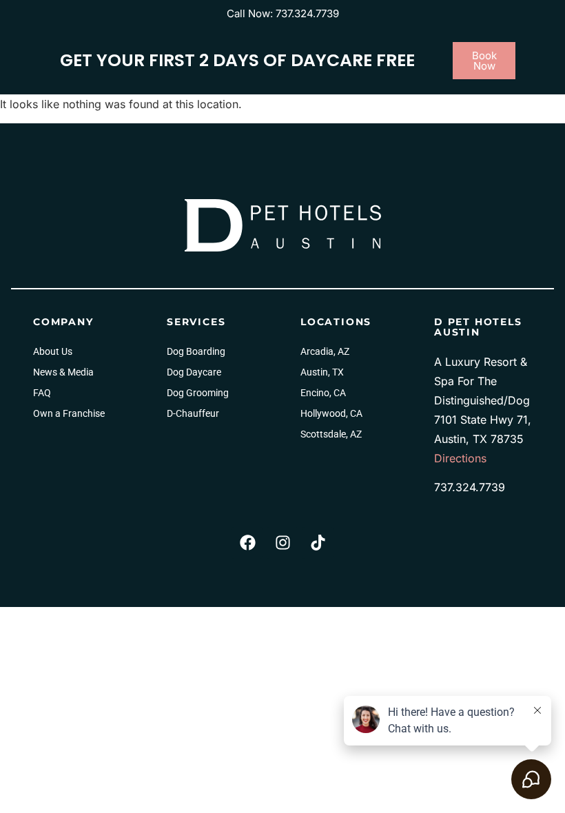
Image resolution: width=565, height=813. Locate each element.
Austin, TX (322, 372)
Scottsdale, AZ (331, 434)
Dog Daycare (194, 372)
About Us (52, 351)
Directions (460, 458)
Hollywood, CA (331, 413)
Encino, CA (323, 392)
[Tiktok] (317, 543)
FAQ (42, 392)
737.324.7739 (469, 487)
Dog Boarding (196, 351)
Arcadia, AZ (324, 351)
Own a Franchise (69, 413)
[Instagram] (282, 543)
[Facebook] (247, 543)
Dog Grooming (198, 392)
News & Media (63, 372)
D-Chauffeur (193, 413)
